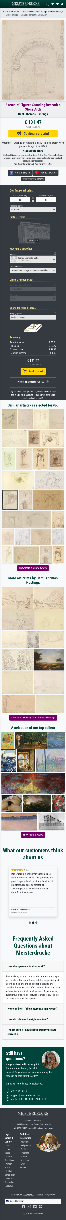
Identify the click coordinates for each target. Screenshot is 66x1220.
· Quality (23, 1149)
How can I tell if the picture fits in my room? (33, 1008)
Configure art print (35, 133)
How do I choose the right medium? (28, 1019)
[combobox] (33, 209)
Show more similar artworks (33, 568)
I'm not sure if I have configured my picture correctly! (32, 1032)
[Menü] (4, 4)
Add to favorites (47, 172)
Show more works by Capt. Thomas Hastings (33, 717)
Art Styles (15, 11)
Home (5, 11)
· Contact (8, 1145)
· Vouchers (24, 1160)
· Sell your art (25, 1145)
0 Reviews (39, 179)
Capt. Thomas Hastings (53, 11)
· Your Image (25, 1142)
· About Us (9, 1186)
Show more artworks (33, 834)
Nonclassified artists (31, 11)
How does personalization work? (26, 966)
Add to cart (35, 371)
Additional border (16, 206)
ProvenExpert (26, 909)
